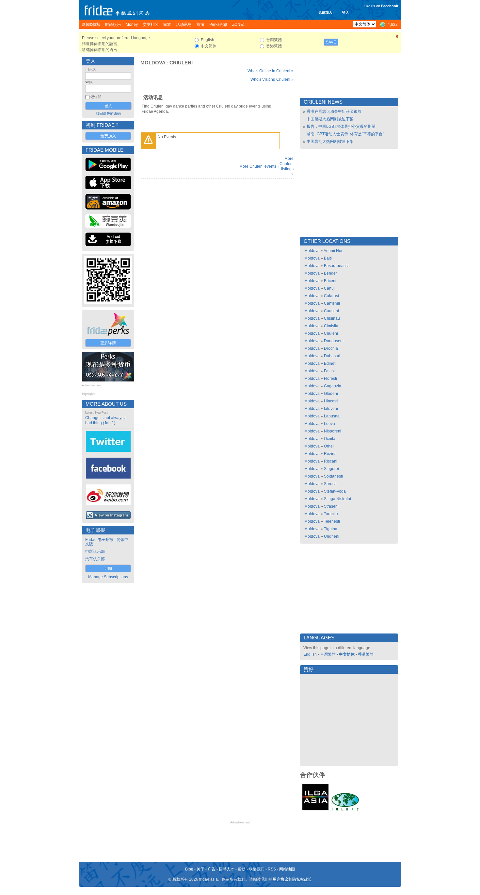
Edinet (329, 363)
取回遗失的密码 (108, 113)
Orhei (329, 446)
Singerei (331, 468)
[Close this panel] (397, 37)
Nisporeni (332, 431)
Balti (328, 258)
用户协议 (280, 879)
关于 (200, 869)
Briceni (330, 281)
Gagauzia (332, 386)
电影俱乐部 (95, 551)
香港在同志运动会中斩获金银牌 (334, 111)
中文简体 (347, 654)
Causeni (331, 311)
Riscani (330, 461)
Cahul (329, 288)
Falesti (330, 371)
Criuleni (181, 62)
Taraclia (331, 514)
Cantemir (332, 303)
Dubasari (332, 356)
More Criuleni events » (259, 166)
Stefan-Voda (335, 491)
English (310, 654)
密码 (88, 82)
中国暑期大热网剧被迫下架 (330, 119)
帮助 (242, 869)
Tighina (330, 529)
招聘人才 (226, 869)
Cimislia (331, 326)
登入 (345, 12)
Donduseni (334, 341)
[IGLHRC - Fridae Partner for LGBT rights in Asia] (345, 810)
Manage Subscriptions (108, 577)
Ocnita (329, 438)
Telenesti (332, 521)
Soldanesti (333, 476)
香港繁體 (366, 654)
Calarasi (331, 296)
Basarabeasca (337, 265)
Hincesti (331, 401)
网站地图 (287, 869)
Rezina (330, 453)
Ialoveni (331, 408)
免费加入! (326, 12)
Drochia (331, 348)
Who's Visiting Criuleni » (272, 79)
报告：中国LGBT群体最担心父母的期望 (341, 126)
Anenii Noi (333, 250)
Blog (189, 869)
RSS (272, 869)
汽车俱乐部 (95, 559)
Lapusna (332, 416)
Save (331, 42)
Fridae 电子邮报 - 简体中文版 (106, 541)
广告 (212, 869)
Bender (330, 273)
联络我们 (256, 869)
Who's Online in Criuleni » (271, 71)
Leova (329, 423)
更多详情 (108, 343)
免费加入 (108, 136)
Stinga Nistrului (337, 499)
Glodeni (331, 393)
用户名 (90, 70)
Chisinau (332, 318)
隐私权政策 (302, 879)
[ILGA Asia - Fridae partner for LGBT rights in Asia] (315, 810)
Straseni (331, 506)
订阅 (108, 568)
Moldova (152, 62)
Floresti (330, 378)
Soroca (330, 483)
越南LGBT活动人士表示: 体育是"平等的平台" (345, 134)
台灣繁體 (328, 654)
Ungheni (331, 536)
